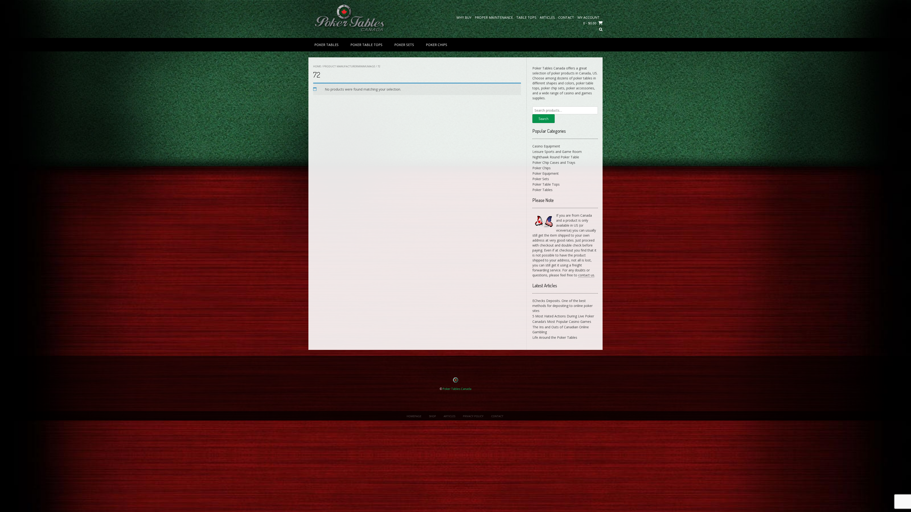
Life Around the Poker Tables (554, 337)
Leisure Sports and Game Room (557, 151)
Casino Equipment (546, 146)
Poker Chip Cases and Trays (553, 162)
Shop (432, 416)
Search (543, 118)
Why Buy (463, 17)
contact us (586, 275)
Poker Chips (436, 44)
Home (317, 66)
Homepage (414, 416)
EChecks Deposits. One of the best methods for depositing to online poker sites (562, 305)
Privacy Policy (473, 416)
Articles (547, 17)
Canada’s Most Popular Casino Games (561, 321)
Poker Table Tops (366, 44)
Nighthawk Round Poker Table (555, 157)
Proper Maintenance (494, 17)
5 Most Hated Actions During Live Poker (563, 316)
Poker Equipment (545, 173)
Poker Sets (404, 44)
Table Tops (526, 17)
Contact (566, 17)
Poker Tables (326, 44)
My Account (588, 17)
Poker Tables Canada (457, 389)
